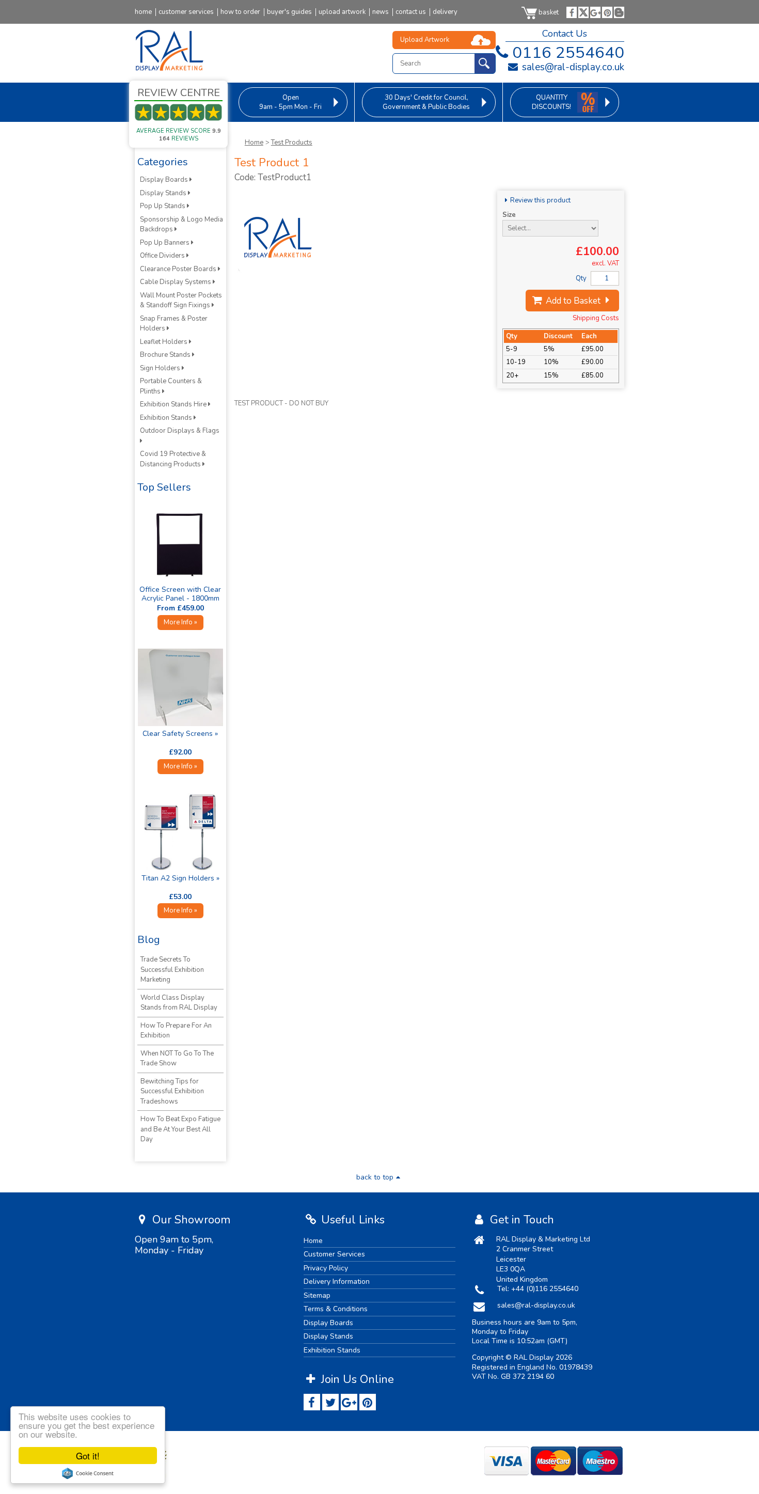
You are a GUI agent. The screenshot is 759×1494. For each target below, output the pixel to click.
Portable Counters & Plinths (171, 386)
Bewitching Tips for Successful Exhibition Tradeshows (172, 1091)
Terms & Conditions (336, 1309)
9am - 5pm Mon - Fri (290, 102)
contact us (411, 12)
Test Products (291, 142)
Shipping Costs (596, 318)
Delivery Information (337, 1281)
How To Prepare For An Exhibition (176, 1031)
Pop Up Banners (165, 242)
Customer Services (334, 1254)
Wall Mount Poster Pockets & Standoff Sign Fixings (181, 300)
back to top (374, 1177)
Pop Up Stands (163, 206)
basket (549, 12)
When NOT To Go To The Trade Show (177, 1058)
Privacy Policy (326, 1268)
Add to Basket (572, 301)
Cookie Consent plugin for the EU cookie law (88, 1473)
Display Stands (164, 193)
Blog (148, 940)
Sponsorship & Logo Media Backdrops (181, 224)
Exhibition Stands (167, 417)
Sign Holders (161, 368)
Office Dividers (163, 255)
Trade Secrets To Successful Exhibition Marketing (172, 969)
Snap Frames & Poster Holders (174, 324)
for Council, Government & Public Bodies (426, 102)
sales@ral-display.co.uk (571, 67)
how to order (240, 12)
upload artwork (342, 12)
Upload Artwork (424, 39)
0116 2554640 (568, 53)
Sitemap (317, 1295)
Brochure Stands (166, 354)
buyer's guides (289, 12)
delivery (445, 12)
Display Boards (164, 179)
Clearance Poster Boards (179, 269)
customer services (186, 12)
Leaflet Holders (164, 342)
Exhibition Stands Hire (174, 404)
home (143, 12)
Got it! (88, 1455)
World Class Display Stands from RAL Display (178, 1003)
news (380, 12)
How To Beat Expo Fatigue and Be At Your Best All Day (180, 1129)
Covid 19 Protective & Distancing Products (173, 459)
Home (254, 142)
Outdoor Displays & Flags (180, 430)
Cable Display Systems (176, 282)
